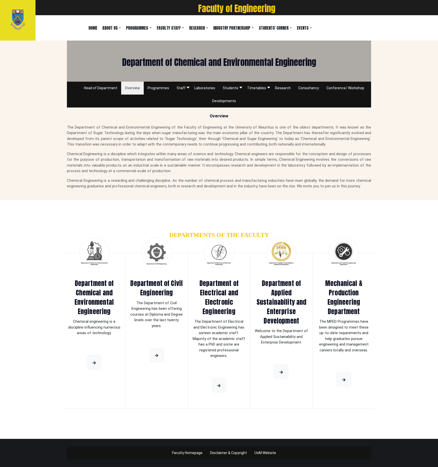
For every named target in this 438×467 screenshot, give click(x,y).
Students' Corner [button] (273, 28)
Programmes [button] (137, 28)
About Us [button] (110, 28)
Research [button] (197, 28)
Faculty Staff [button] (169, 28)
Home (92, 28)
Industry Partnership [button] (231, 28)
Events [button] (302, 28)
